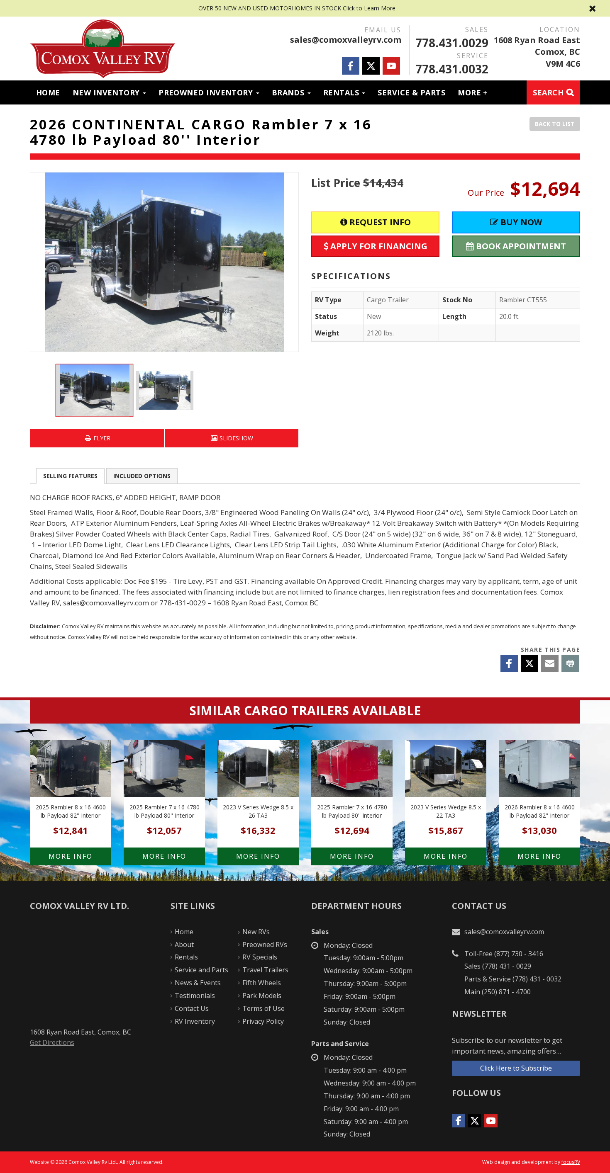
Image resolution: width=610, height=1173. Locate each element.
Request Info (379, 222)
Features (70, 476)
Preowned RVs (264, 944)
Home (48, 92)
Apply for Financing (377, 246)
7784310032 (451, 69)
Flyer (101, 438)
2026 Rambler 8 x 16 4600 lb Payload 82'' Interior (539, 794)
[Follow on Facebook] (350, 66)
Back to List (555, 124)
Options (142, 476)
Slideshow (235, 438)
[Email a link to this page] (550, 663)
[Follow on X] (371, 66)
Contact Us (192, 1008)
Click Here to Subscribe (516, 1068)
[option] (164, 262)
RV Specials (259, 957)
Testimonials (195, 995)
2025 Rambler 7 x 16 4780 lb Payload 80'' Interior (164, 794)
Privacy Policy (263, 1021)
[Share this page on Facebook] (509, 663)
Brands (289, 92)
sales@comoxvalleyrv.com (345, 40)
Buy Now (520, 222)
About (184, 944)
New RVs (256, 931)
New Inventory (107, 92)
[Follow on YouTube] (391, 66)
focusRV (570, 1162)
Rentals (342, 92)
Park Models (261, 995)
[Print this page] (570, 663)
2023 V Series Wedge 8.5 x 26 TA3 (258, 794)
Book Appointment (520, 246)
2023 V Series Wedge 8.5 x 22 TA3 (445, 794)
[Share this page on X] (529, 663)
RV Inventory (195, 1021)
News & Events (198, 982)
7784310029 (451, 43)
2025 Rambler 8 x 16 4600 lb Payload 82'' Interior (70, 794)
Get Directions (52, 1042)
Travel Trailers (265, 969)
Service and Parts (201, 969)
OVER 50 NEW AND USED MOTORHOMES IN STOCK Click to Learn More (305, 8)
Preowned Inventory (207, 92)
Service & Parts (411, 92)
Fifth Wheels (261, 982)
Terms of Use (263, 1008)
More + (473, 92)
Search (548, 92)
